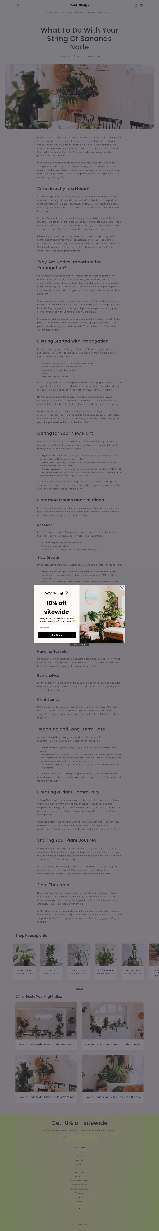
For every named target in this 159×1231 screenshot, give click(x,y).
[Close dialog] (122, 588)
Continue (57, 634)
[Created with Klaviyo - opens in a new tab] (79, 644)
